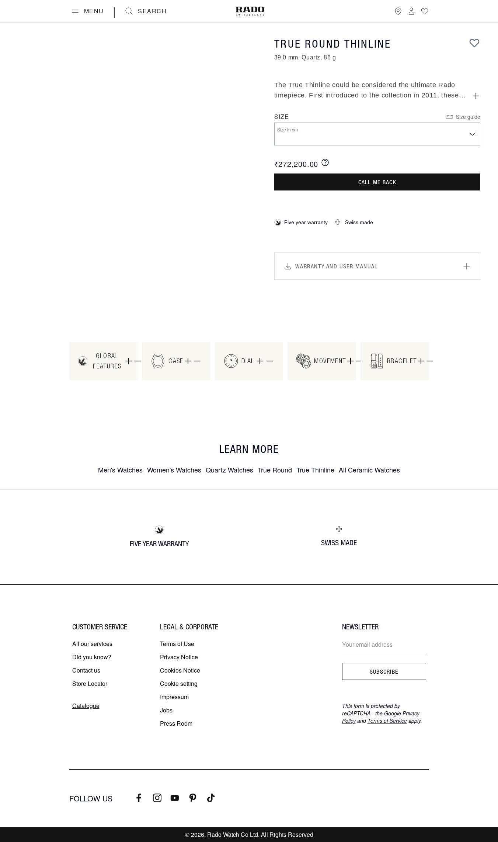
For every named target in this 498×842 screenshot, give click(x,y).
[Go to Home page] (250, 11)
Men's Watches (120, 469)
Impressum (174, 696)
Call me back (377, 182)
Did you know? (91, 657)
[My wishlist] (425, 11)
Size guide (468, 116)
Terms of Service (387, 720)
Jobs (166, 710)
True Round (275, 469)
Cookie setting (179, 683)
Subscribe (384, 671)
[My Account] (411, 11)
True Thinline (315, 469)
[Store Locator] (398, 11)
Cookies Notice (180, 670)
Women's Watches (174, 469)
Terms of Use (177, 643)
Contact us (86, 670)
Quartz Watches (229, 469)
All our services (92, 643)
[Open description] (475, 96)
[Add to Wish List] (474, 43)
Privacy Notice (179, 657)
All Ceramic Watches (369, 469)
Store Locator (89, 683)
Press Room (176, 723)
